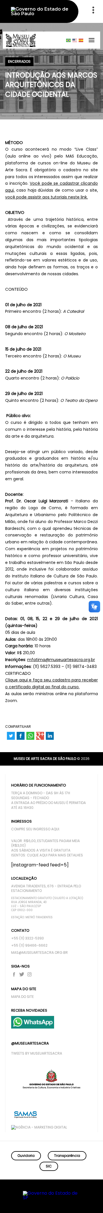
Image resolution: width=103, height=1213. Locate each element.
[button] (76, 1200)
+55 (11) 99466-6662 (29, 945)
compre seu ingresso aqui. (35, 829)
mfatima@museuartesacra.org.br (61, 659)
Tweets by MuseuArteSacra (36, 1053)
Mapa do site (22, 996)
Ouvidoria (26, 1155)
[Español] (81, 40)
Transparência (67, 1155)
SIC (49, 1166)
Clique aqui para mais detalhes (55, 855)
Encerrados (19, 61)
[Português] (68, 40)
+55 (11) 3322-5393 (27, 938)
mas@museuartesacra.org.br (39, 952)
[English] (75, 40)
